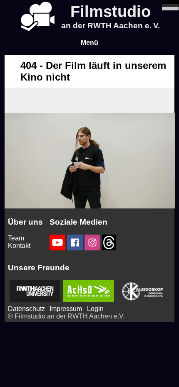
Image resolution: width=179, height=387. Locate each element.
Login (95, 308)
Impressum (66, 308)
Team (16, 238)
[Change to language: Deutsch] (170, 8)
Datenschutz (26, 308)
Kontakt (19, 245)
